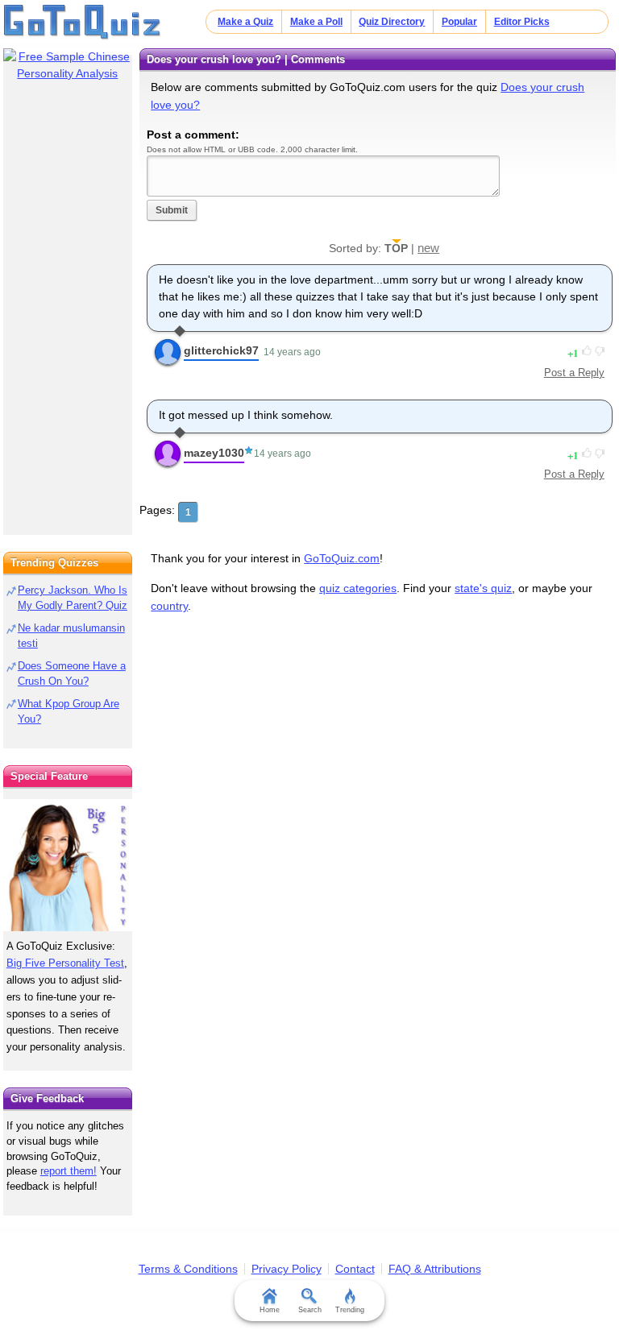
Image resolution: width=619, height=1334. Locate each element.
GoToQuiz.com (342, 558)
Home (270, 1310)
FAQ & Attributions (434, 1268)
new (428, 248)
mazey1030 (214, 452)
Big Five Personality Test (65, 963)
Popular (459, 21)
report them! (68, 1171)
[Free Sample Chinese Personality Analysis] (67, 65)
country (169, 605)
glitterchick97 (221, 350)
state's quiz (483, 588)
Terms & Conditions (188, 1268)
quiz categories (358, 588)
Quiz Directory (392, 21)
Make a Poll (316, 21)
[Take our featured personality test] (67, 865)
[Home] (82, 22)
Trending (349, 1310)
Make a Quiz (245, 21)
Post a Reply (574, 373)
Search (310, 1310)
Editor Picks (522, 21)
